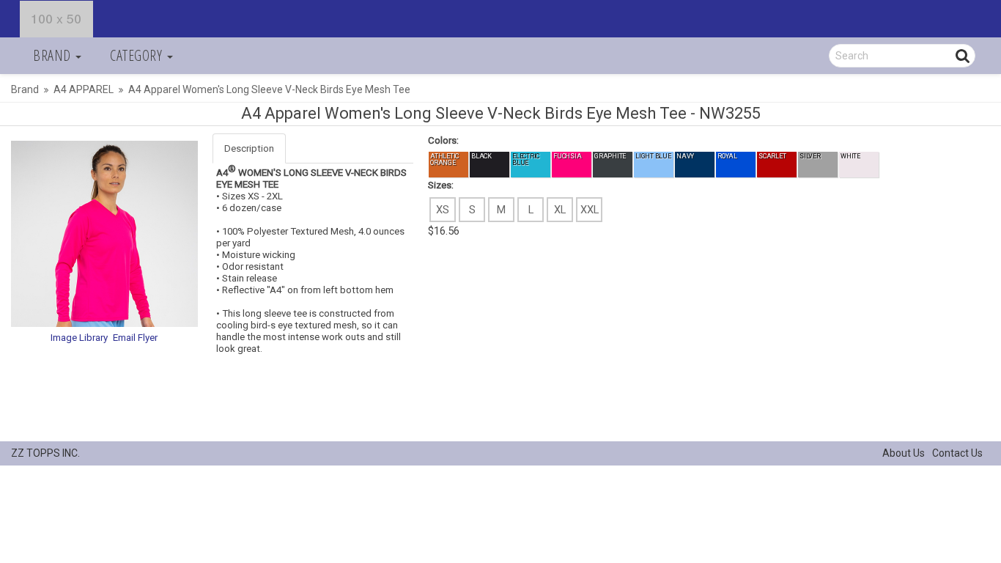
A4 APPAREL (83, 89)
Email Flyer (135, 337)
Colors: (443, 140)
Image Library (79, 337)
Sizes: (441, 185)
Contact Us (957, 453)
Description (249, 148)
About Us (903, 453)
